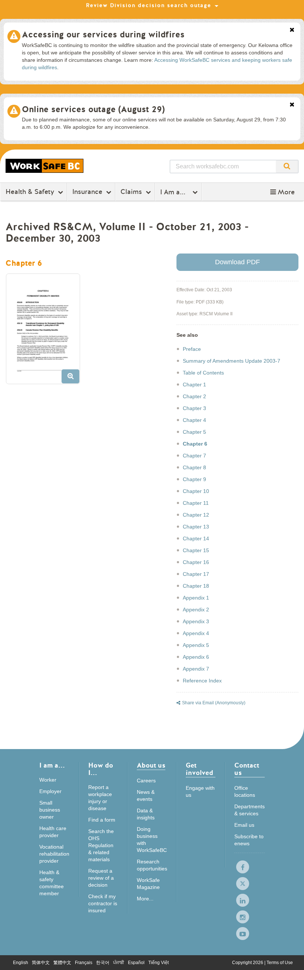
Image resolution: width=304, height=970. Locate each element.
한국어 (102, 962)
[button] (282, 192)
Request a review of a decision (101, 878)
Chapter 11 (196, 503)
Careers (146, 780)
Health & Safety (30, 191)
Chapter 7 (194, 456)
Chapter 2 (194, 396)
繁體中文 (62, 962)
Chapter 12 (196, 515)
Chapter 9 (194, 479)
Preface (192, 349)
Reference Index (202, 681)
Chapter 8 (194, 467)
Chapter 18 (196, 586)
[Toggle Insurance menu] (109, 192)
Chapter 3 (194, 408)
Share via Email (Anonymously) (213, 702)
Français (83, 962)
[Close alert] (292, 30)
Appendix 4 (196, 633)
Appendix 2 (196, 609)
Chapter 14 (196, 538)
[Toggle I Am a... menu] (196, 192)
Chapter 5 (194, 432)
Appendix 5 (196, 645)
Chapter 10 (196, 491)
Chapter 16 (196, 562)
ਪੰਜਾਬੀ (118, 962)
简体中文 (41, 962)
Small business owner (49, 810)
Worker (47, 780)
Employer (50, 791)
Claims (131, 191)
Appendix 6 (196, 657)
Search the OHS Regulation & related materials (101, 845)
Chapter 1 (194, 384)
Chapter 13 (196, 527)
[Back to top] (291, 957)
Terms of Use (280, 962)
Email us (244, 825)
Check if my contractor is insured (102, 903)
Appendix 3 (196, 621)
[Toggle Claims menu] (149, 192)
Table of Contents (203, 373)
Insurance (87, 191)
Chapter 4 (194, 420)
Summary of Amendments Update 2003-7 (231, 361)
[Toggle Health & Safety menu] (61, 192)
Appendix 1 (196, 598)
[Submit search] (287, 166)
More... (145, 899)
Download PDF (237, 262)
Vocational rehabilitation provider (54, 854)
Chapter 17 (196, 574)
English (20, 962)
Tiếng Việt (158, 962)
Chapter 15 (196, 550)
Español (136, 962)
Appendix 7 (196, 669)
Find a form (101, 820)
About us (151, 766)
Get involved (199, 769)
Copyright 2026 (248, 962)
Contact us (246, 769)
